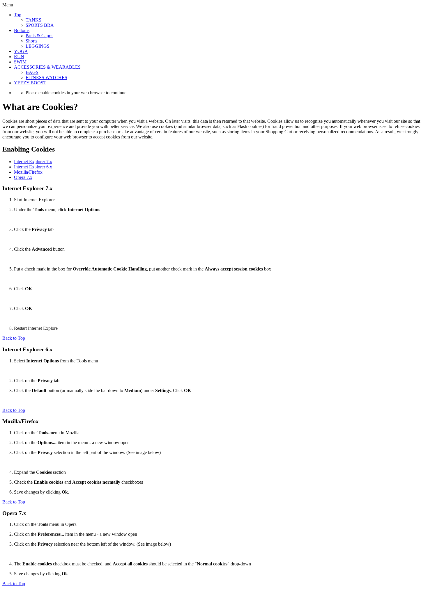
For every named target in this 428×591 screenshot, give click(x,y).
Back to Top (13, 338)
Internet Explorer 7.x (33, 161)
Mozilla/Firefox (28, 172)
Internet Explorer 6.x (33, 166)
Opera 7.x (23, 177)
